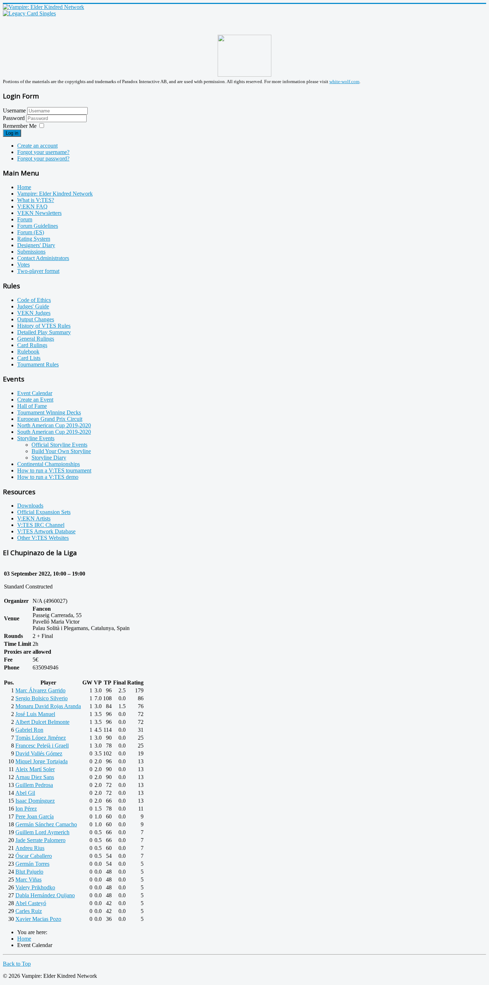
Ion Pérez (26, 809)
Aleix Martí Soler (35, 769)
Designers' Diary (36, 245)
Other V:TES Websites (43, 538)
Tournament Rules (38, 364)
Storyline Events (35, 438)
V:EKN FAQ (32, 206)
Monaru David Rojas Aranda (48, 706)
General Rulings (35, 339)
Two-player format (38, 271)
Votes (23, 264)
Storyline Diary (49, 458)
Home (24, 187)
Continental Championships (48, 464)
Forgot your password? (43, 158)
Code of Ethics (34, 300)
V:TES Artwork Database (46, 531)
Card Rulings (32, 345)
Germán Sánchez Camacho (46, 824)
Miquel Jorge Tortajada (41, 761)
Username (14, 110)
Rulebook (28, 352)
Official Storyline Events (59, 445)
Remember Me (20, 126)
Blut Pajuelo (29, 872)
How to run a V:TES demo (47, 477)
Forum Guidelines (37, 226)
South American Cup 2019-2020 (54, 432)
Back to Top (17, 964)
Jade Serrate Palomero (40, 840)
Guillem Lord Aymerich (42, 832)
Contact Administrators (43, 258)
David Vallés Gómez (38, 753)
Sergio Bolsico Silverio (41, 698)
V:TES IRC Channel (40, 525)
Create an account (37, 146)
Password (14, 118)
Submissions (31, 252)
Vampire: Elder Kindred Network (55, 194)
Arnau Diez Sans (34, 777)
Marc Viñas (28, 879)
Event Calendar (34, 393)
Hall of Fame (32, 406)
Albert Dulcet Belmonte (42, 722)
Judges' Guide (33, 306)
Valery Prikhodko (35, 887)
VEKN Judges (33, 313)
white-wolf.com (344, 81)
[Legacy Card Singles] (29, 13)
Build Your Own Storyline (61, 451)
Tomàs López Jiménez (40, 738)
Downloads (30, 506)
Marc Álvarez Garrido (40, 690)
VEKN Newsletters (39, 213)
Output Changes (35, 319)
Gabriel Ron (29, 730)
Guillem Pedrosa (34, 785)
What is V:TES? (35, 200)
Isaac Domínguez (35, 801)
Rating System (33, 239)
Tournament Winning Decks (49, 412)
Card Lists (28, 358)
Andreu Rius (29, 848)
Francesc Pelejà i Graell (42, 746)
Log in (12, 133)
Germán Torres (32, 864)
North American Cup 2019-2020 (54, 425)
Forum (24, 219)
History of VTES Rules (44, 326)
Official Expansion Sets (44, 512)
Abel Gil (25, 793)
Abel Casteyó (30, 903)
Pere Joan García (34, 816)
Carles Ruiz (28, 911)
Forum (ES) (30, 232)
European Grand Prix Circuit (49, 419)
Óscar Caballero (33, 856)
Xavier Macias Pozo (38, 919)
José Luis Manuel (35, 714)
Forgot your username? (43, 152)
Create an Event (35, 400)
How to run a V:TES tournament (54, 470)
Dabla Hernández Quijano (45, 895)
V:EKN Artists (33, 518)
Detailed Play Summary (44, 332)
